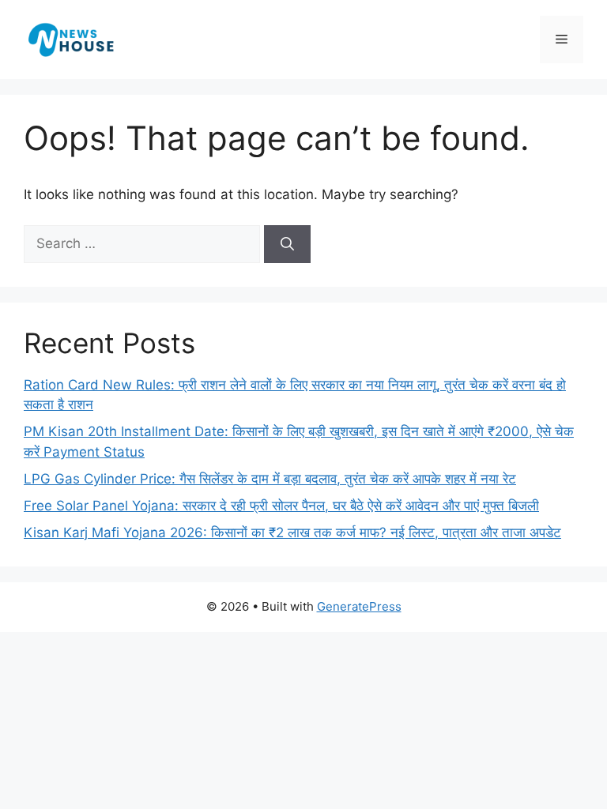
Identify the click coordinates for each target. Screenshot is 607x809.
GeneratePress (359, 606)
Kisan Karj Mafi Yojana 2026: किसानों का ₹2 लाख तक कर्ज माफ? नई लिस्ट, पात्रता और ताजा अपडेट (292, 532)
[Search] (287, 244)
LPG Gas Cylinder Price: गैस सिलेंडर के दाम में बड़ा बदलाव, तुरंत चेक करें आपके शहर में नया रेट (270, 479)
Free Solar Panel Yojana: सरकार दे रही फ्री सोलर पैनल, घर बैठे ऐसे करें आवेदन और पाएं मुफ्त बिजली (281, 506)
